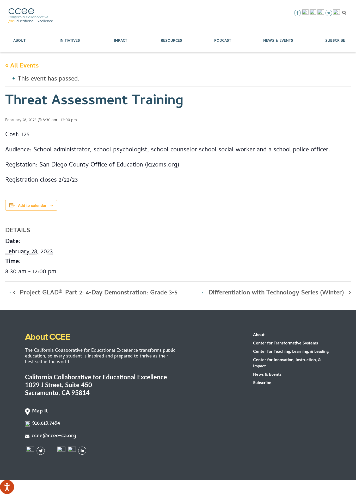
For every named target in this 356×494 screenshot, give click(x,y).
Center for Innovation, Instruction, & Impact (287, 363)
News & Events (278, 41)
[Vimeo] (328, 12)
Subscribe (335, 41)
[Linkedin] (336, 12)
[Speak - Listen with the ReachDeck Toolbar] (7, 487)
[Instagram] (313, 12)
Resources (171, 41)
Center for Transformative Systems (285, 343)
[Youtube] (320, 12)
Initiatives (70, 41)
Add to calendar (32, 205)
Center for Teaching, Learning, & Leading (291, 351)
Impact (120, 41)
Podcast (222, 41)
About (19, 41)
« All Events (22, 66)
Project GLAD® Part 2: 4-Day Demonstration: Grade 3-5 (97, 293)
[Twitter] (305, 12)
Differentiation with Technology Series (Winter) (277, 293)
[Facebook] (297, 12)
